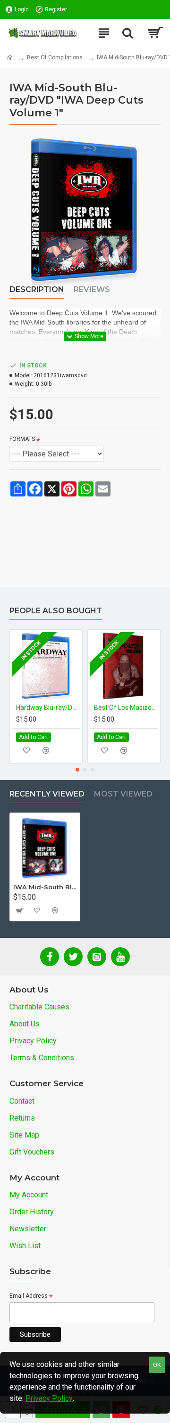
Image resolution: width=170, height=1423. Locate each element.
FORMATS (22, 439)
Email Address (31, 1296)
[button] (77, 770)
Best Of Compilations (55, 57)
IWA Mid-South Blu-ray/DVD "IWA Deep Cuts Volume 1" (44, 887)
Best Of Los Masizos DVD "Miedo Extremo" (126, 707)
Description (36, 289)
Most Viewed (123, 793)
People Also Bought (55, 610)
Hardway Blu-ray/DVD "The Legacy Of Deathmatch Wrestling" (48, 707)
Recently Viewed (47, 793)
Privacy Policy (49, 1398)
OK (157, 1364)
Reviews (92, 289)
